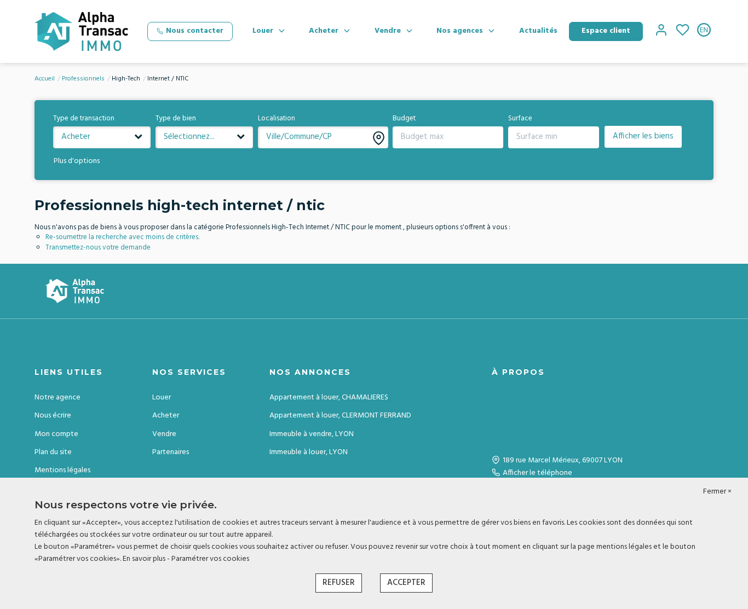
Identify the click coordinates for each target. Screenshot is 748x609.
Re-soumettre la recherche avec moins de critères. (122, 237)
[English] (704, 31)
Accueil (44, 78)
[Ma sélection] (682, 31)
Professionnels (83, 78)
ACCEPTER (406, 582)
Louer (262, 31)
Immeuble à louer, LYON (308, 452)
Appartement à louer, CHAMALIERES (328, 397)
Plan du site (53, 452)
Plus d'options (77, 161)
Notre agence (57, 397)
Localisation (276, 119)
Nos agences (459, 31)
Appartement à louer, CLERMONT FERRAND (340, 415)
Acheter (323, 31)
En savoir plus (145, 559)
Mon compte (56, 434)
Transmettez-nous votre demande (98, 247)
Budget (404, 119)
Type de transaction (83, 119)
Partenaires (170, 452)
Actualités (538, 31)
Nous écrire (52, 415)
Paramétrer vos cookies (210, 559)
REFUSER (339, 582)
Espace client (606, 31)
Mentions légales (62, 470)
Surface (520, 119)
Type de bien (176, 119)
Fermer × (717, 492)
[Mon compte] (661, 31)
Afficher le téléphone (537, 473)
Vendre (388, 31)
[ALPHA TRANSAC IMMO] (81, 31)
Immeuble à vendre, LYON (311, 434)
